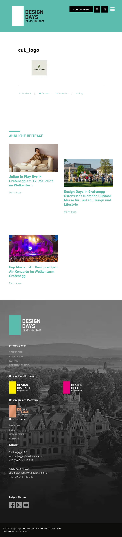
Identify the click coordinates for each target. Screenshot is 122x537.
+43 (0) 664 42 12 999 (21, 460)
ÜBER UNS (15, 426)
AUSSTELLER (16, 357)
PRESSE (26, 528)
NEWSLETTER (16, 434)
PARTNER (14, 361)
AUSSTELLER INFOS (40, 528)
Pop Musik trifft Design (33, 272)
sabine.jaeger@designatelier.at (26, 456)
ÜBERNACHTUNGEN (19, 365)
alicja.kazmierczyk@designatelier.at (28, 472)
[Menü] (112, 9)
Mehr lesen (15, 192)
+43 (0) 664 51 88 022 (21, 476)
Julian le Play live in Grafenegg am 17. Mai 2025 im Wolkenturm (31, 181)
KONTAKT (14, 439)
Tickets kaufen (81, 10)
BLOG (12, 430)
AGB (59, 528)
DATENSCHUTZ (23, 531)
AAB (53, 528)
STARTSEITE (15, 352)
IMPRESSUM (8, 531)
